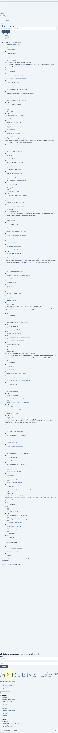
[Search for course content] (4, 31)
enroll (25, 559)
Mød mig (5, 697)
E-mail (1, 656)
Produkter (5, 703)
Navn (1, 661)
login (20, 559)
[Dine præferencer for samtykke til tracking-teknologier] (55, 730)
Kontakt (5, 705)
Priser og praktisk (7, 701)
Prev (3, 562)
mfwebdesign (9, 732)
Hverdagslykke (8, 26)
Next (3, 566)
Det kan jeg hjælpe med (9, 699)
